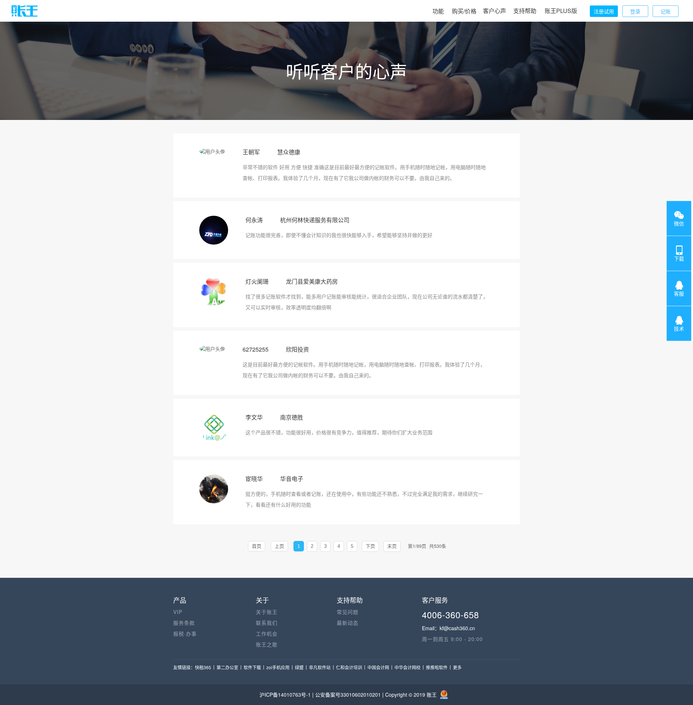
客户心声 (494, 11)
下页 (370, 546)
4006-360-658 (450, 614)
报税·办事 (185, 633)
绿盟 (299, 667)
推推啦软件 (437, 667)
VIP (177, 611)
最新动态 (347, 622)
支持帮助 (524, 11)
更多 (457, 667)
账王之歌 (267, 644)
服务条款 (184, 622)
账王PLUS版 (561, 11)
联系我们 (267, 622)
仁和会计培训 (349, 667)
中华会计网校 (407, 667)
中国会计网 (378, 667)
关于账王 (267, 611)
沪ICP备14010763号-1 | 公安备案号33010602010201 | (322, 694)
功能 (438, 11)
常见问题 (347, 611)
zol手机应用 (277, 667)
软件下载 (252, 667)
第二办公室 (227, 667)
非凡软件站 (320, 667)
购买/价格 (464, 11)
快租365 (203, 667)
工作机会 (267, 633)
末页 (392, 546)
